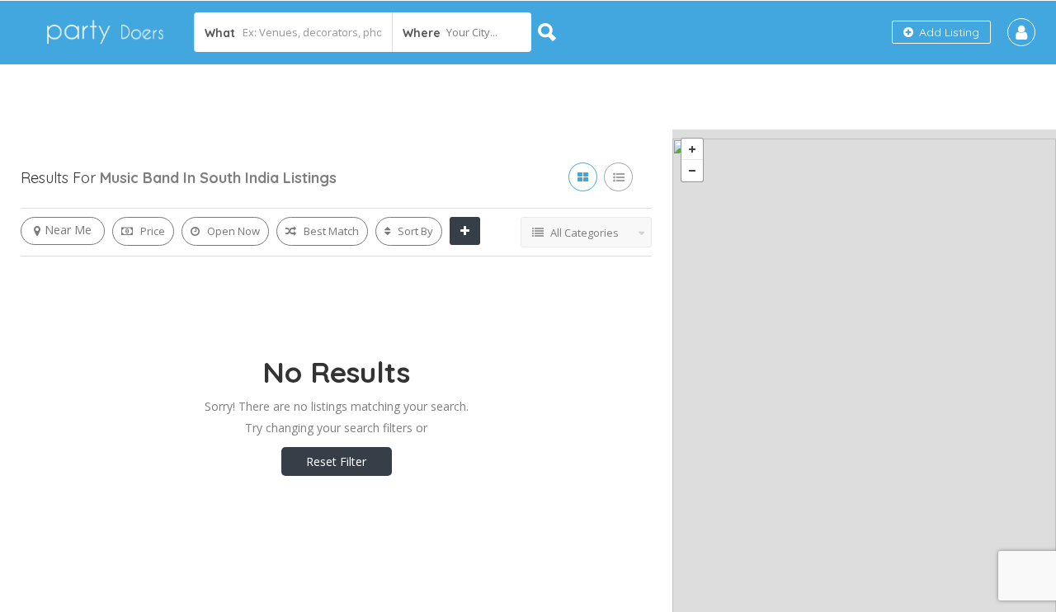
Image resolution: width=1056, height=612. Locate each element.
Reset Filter (336, 461)
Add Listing (947, 32)
